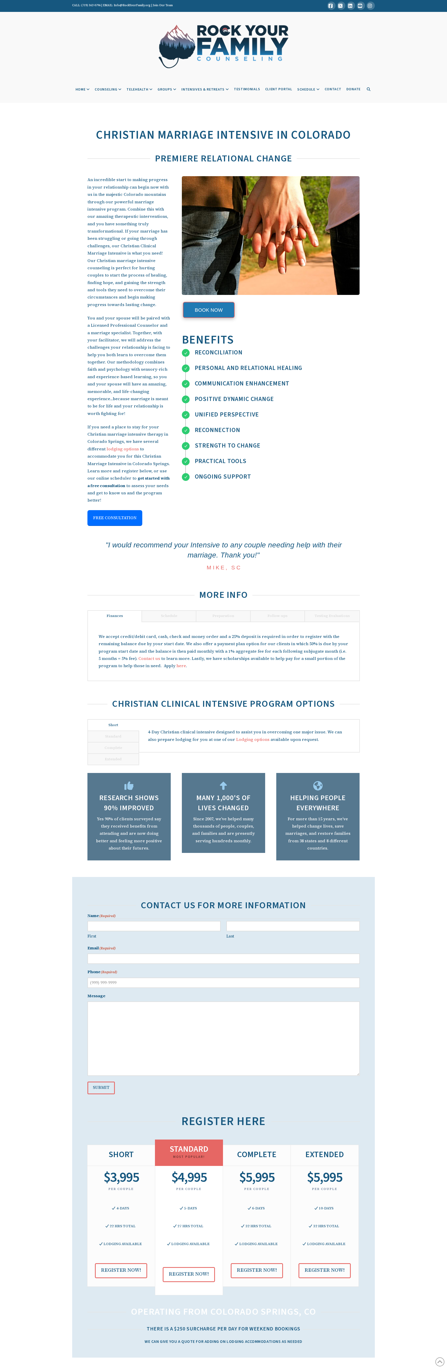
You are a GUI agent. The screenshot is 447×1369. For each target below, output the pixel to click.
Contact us (149, 658)
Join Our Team (163, 5)
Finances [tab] (115, 615)
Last (230, 936)
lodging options (123, 449)
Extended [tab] (113, 759)
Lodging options (253, 739)
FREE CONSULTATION (115, 517)
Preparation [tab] (223, 615)
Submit (101, 1087)
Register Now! (121, 1270)
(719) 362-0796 (91, 5)
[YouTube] (361, 6)
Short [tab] (113, 724)
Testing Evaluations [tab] (332, 615)
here (181, 665)
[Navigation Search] (368, 90)
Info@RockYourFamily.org (132, 5)
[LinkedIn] (351, 6)
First (91, 936)
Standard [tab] (113, 736)
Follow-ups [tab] (277, 615)
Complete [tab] (113, 747)
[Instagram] (371, 6)
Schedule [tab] (169, 615)
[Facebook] (331, 6)
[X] (341, 6)
